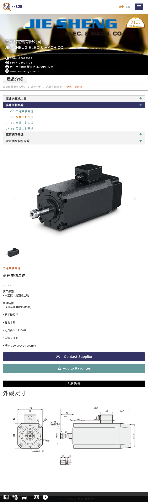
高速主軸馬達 (54, 87)
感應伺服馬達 (15, 134)
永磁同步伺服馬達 (18, 140)
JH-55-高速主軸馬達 (20, 117)
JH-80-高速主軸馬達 (20, 122)
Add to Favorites (76, 368)
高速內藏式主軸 (16, 98)
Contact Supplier (76, 357)
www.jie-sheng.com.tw (24, 71)
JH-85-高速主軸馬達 (20, 128)
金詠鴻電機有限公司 (15, 87)
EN (128, 6)
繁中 (121, 6)
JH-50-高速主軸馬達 (20, 111)
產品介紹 (36, 87)
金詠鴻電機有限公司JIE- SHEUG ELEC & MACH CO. (35, 44)
